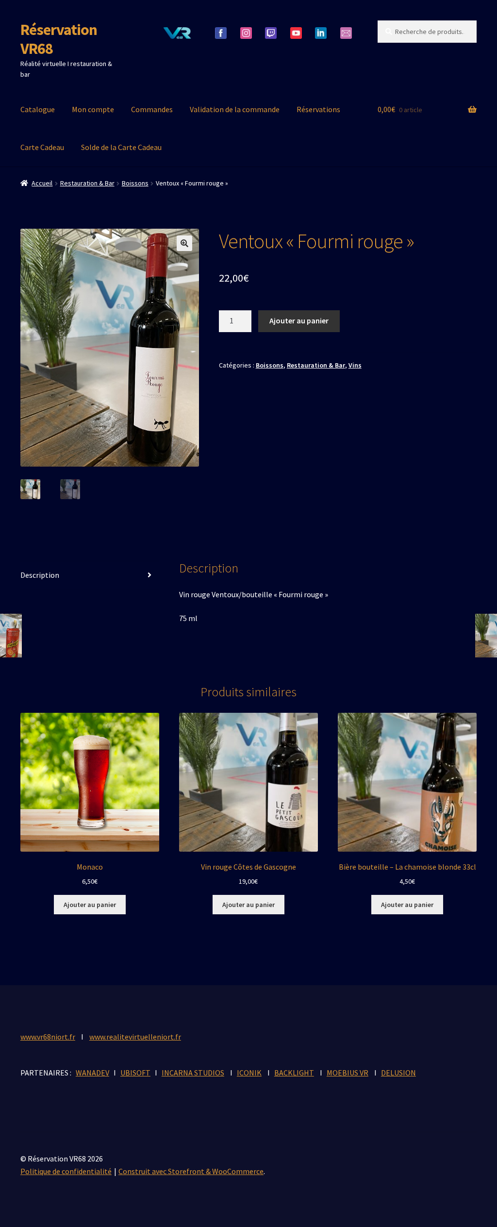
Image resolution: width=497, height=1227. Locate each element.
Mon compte (93, 109)
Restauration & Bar (87, 183)
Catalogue (37, 109)
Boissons (135, 183)
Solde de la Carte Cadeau (121, 147)
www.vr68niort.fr (47, 1037)
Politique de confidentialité (66, 1171)
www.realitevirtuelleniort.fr (135, 1037)
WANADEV (92, 1072)
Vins (355, 365)
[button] (184, 243)
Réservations (318, 109)
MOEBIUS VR (347, 1072)
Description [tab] (39, 575)
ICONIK (249, 1072)
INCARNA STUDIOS (193, 1072)
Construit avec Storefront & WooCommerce (191, 1171)
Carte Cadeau (42, 147)
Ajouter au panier (299, 320)
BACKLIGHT (294, 1072)
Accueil (42, 183)
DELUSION (398, 1072)
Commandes (152, 109)
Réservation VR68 (58, 39)
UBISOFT (135, 1072)
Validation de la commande (235, 109)
